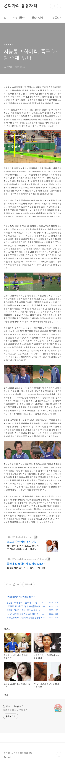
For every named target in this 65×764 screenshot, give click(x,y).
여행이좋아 (18, 17)
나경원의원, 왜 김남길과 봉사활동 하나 (24, 606)
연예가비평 (12, 597)
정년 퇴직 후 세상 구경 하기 (15, 710)
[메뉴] (59, 6)
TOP (59, 754)
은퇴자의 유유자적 (20, 6)
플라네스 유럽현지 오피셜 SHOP (26, 563)
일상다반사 (37, 17)
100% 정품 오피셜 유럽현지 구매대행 (26, 567)
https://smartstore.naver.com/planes (26, 559)
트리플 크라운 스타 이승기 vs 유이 (22, 610)
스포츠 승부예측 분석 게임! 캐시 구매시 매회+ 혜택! (22, 541)
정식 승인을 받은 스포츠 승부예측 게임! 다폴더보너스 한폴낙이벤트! (23, 547)
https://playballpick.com (19, 537)
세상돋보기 (56, 17)
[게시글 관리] (18, 584)
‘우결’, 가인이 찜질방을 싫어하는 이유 (24, 613)
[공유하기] (14, 584)
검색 (52, 6)
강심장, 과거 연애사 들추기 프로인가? (23, 602)
